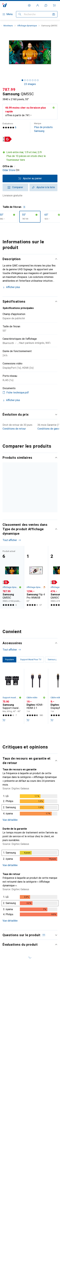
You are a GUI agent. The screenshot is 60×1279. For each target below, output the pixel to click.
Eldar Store (9, 170)
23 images (30, 84)
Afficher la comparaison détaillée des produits (25, 466)
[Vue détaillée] (30, 857)
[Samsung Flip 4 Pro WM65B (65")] (36, 629)
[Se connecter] (37, 5)
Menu (9, 14)
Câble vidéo (32, 749)
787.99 (9, 89)
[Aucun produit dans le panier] (54, 5)
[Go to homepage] (5, 5)
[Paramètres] (29, 5)
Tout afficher (10, 474)
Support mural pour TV (11, 749)
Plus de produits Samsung (43, 127)
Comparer (17, 187)
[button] (7, 139)
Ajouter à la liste (45, 187)
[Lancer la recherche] (20, 14)
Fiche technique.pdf (17, 392)
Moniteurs (8, 25)
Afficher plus (13, 287)
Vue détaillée (10, 871)
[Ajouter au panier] (3, 772)
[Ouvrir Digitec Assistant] (45, 5)
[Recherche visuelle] (53, 14)
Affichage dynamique (27, 25)
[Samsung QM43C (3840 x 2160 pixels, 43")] (36, 505)
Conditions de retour (14, 428)
